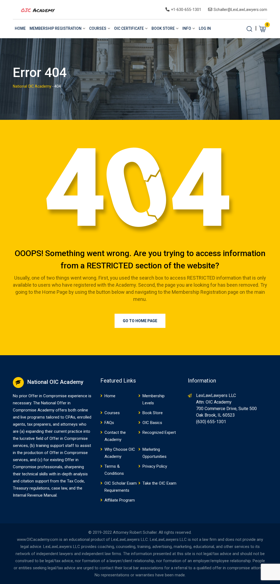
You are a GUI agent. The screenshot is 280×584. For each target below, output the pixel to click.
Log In (205, 28)
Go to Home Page (140, 321)
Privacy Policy (154, 466)
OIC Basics (152, 422)
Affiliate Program (119, 500)
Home (20, 28)
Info (186, 28)
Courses (97, 28)
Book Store (163, 28)
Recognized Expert (159, 432)
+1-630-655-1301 (186, 9)
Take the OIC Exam (159, 483)
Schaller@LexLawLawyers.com (240, 9)
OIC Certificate (129, 28)
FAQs (109, 422)
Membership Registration (55, 28)
